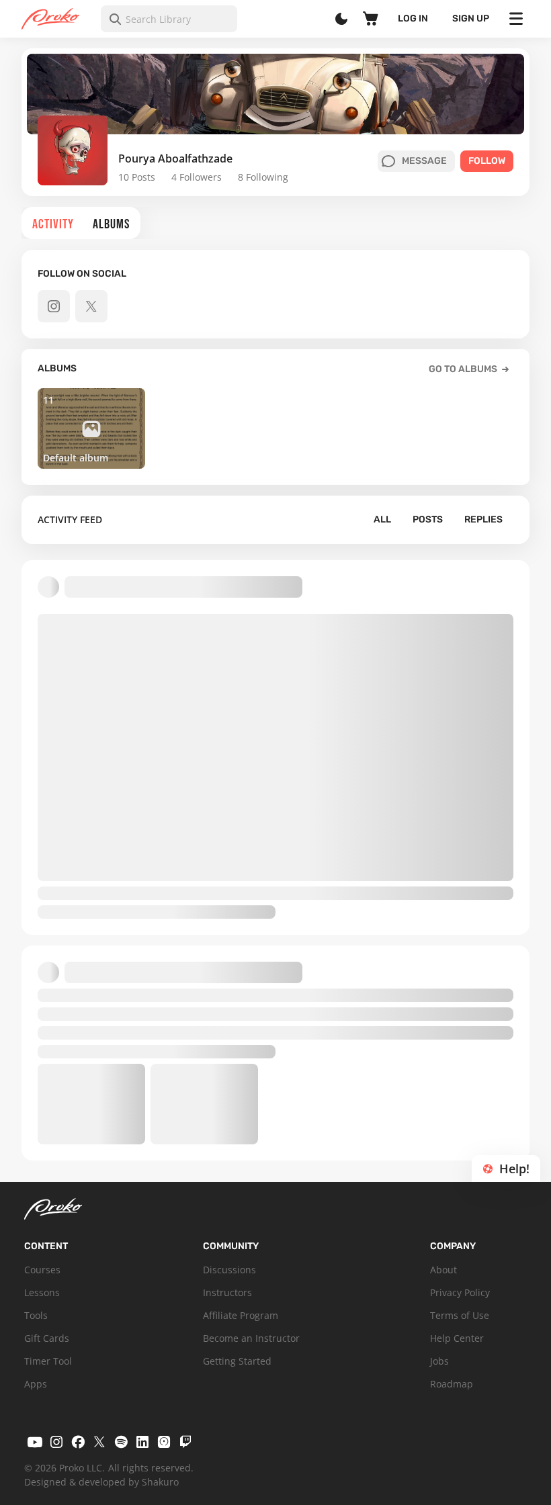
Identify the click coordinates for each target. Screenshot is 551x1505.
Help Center (457, 1338)
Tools (36, 1315)
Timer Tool (48, 1361)
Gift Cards (46, 1338)
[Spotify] (121, 1442)
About (443, 1269)
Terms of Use (459, 1315)
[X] (99, 1442)
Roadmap (451, 1383)
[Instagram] (56, 1442)
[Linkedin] (142, 1442)
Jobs (439, 1361)
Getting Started (237, 1361)
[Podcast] (164, 1442)
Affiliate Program (240, 1315)
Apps (35, 1383)
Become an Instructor (251, 1338)
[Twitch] (185, 1442)
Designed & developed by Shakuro (101, 1481)
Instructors (227, 1292)
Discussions (229, 1269)
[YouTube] (35, 1442)
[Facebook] (78, 1442)
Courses (42, 1269)
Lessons (42, 1292)
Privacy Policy (460, 1292)
